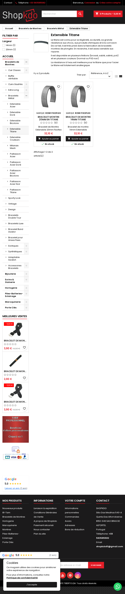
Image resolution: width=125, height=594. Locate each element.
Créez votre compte (109, 2)
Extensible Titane (15, 130)
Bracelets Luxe (15, 223)
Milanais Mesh (14, 147)
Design (12, 209)
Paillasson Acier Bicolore (15, 173)
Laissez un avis (16, 488)
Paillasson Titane (15, 191)
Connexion (89, 2)
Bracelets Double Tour (14, 216)
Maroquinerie (13, 301)
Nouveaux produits (12, 508)
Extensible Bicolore (15, 122)
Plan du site (40, 533)
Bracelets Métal (13, 97)
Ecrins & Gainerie (10, 281)
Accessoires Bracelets (14, 267)
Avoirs (68, 521)
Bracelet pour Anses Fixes (15, 239)
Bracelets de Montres (12, 63)
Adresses (70, 525)
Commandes (72, 516)
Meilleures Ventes (14, 316)
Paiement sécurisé (44, 525)
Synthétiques (15, 251)
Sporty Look (14, 198)
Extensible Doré (15, 113)
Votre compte (75, 501)
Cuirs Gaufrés (15, 84)
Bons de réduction (74, 529)
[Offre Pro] (15, 429)
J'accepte (31, 584)
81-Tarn (6, 512)
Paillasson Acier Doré (15, 163)
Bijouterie (10, 273)
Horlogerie (11, 287)
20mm (11, 49)
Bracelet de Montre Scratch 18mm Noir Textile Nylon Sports (15, 371)
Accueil (8, 56)
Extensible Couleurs (15, 138)
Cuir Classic (14, 70)
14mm (10, 45)
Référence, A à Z (101, 75)
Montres (6, 529)
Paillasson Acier (15, 155)
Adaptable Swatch (14, 258)
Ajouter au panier (48, 138)
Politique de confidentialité (22, 577)
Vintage (12, 203)
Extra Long (13, 89)
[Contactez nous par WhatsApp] (118, 587)
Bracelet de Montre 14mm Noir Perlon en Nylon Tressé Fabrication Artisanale (15, 401)
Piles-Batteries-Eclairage (14, 295)
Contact (8, 2)
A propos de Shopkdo (45, 521)
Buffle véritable (13, 77)
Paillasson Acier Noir (15, 183)
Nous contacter (42, 529)
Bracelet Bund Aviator (15, 230)
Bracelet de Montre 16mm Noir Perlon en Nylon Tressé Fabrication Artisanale (15, 340)
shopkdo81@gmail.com (109, 546)
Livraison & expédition (45, 508)
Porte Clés (10, 307)
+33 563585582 (37, 2)
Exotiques (13, 245)
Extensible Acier (15, 105)
